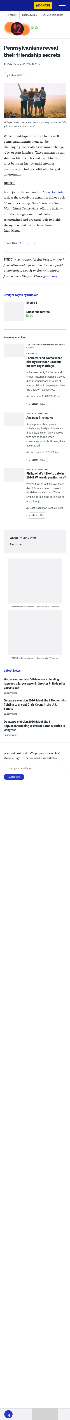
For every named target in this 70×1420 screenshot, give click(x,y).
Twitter (27, 242)
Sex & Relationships (53, 15)
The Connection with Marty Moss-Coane (46, 346)
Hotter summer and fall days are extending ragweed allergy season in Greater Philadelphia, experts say (35, 683)
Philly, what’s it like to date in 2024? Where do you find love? (46, 475)
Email (34, 242)
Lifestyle (12, 15)
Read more (16, 544)
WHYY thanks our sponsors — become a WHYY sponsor (35, 606)
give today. (50, 276)
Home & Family (29, 15)
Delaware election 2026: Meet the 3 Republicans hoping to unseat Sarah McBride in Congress (34, 725)
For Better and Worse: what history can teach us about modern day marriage (44, 362)
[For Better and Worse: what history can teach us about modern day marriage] (14, 351)
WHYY (13, 6)
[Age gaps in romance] (14, 424)
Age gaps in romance (39, 417)
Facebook (20, 242)
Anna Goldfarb (52, 192)
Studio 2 (31, 303)
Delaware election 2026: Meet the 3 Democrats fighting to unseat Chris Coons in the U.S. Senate (35, 704)
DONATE (44, 5)
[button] (8, 1414)
